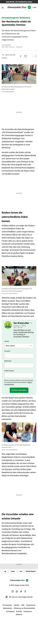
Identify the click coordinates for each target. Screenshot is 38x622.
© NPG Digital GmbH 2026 (19, 585)
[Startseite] (5, 571)
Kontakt (19, 611)
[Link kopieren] (17, 56)
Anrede (6, 341)
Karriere (16, 605)
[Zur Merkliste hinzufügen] (34, 56)
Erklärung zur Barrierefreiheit (24, 608)
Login (34, 7)
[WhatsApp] (17, 591)
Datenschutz (30, 605)
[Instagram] (12, 591)
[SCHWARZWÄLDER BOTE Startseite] (19, 7)
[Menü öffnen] (2, 8)
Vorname (7, 351)
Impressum (28, 611)
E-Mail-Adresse (9, 371)
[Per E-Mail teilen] (26, 56)
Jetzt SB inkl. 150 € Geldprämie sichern (19, 2)
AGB (22, 605)
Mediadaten (7, 608)
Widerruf (19, 615)
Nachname (7, 361)
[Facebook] (25, 591)
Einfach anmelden (19, 390)
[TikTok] (21, 591)
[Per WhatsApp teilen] (29, 56)
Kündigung (10, 611)
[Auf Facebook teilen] (20, 56)
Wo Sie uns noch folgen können (21, 597)
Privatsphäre (7, 605)
